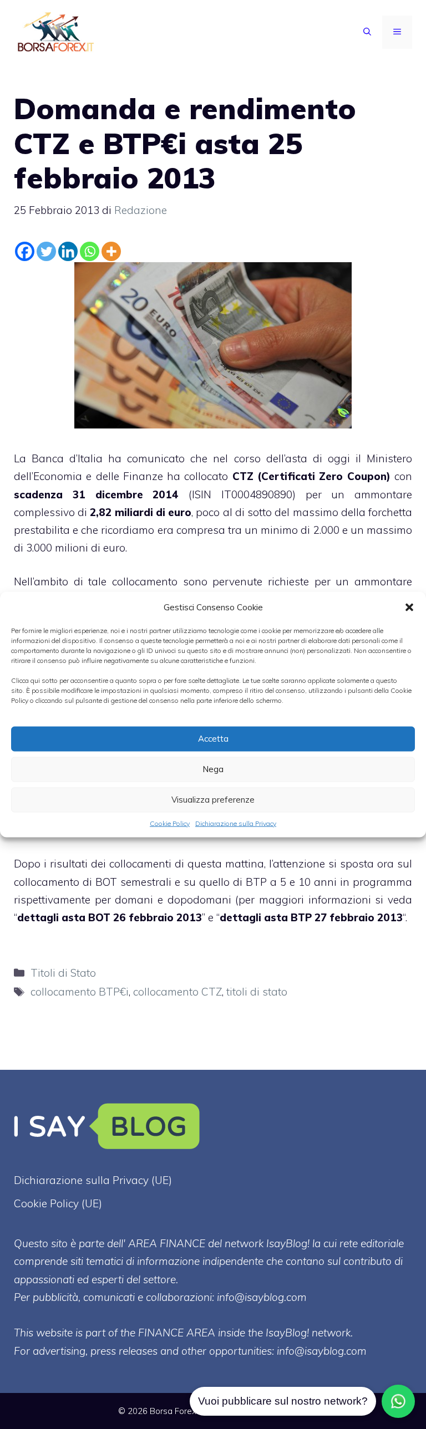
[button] (409, 607)
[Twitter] (46, 251)
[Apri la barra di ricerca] (367, 32)
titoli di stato (256, 991)
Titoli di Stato (63, 972)
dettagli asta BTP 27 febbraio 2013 (311, 917)
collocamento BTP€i (80, 991)
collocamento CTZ (177, 991)
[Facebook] (24, 251)
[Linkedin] (68, 251)
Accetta (213, 738)
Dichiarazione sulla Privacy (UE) (93, 1180)
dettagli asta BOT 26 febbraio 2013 (109, 917)
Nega (213, 769)
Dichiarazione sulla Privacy (235, 823)
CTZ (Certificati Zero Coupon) (311, 476)
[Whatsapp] (89, 251)
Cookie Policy (170, 823)
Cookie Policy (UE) (58, 1203)
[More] (111, 251)
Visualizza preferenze (213, 799)
